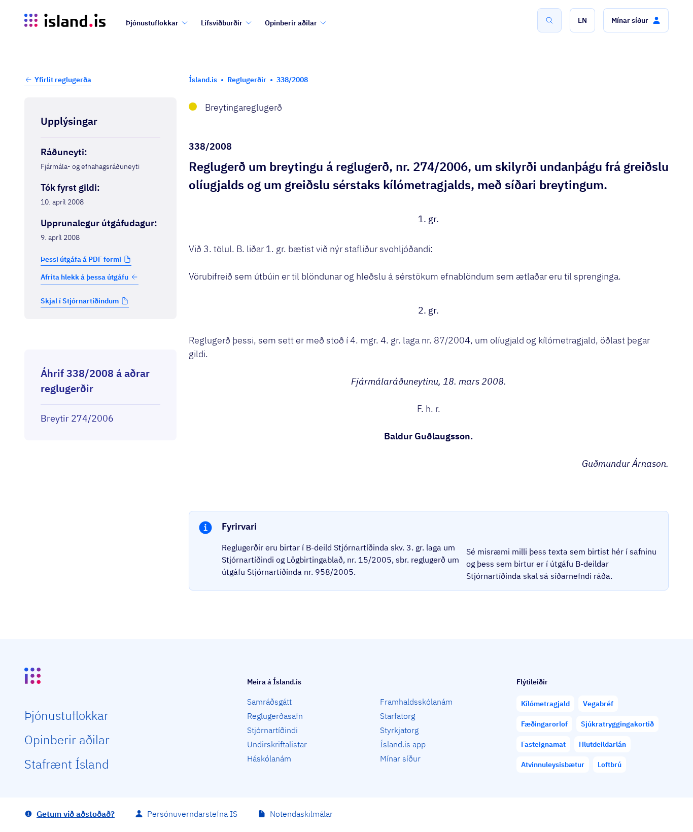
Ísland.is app (403, 744)
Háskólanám (269, 758)
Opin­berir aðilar (67, 740)
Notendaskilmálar (301, 814)
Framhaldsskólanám (416, 702)
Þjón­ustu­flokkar (66, 715)
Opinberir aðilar (291, 22)
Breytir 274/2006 (77, 418)
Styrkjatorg (399, 730)
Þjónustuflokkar (152, 22)
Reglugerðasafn (275, 716)
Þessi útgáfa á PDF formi (81, 259)
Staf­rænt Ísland (66, 764)
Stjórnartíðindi (272, 730)
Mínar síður (400, 758)
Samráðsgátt (269, 702)
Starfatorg (397, 716)
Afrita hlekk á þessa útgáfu (84, 277)
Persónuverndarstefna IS (192, 814)
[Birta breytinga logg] (100, 340)
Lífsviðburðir (221, 22)
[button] (582, 20)
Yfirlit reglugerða (62, 79)
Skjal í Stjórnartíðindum (80, 300)
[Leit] (549, 20)
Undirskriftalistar (277, 744)
